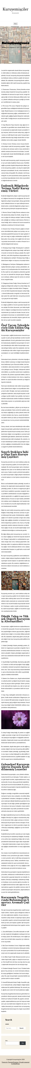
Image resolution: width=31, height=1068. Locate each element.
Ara (6, 1040)
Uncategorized (25, 47)
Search (8, 1019)
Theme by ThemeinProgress (10, 1062)
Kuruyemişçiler (15, 10)
